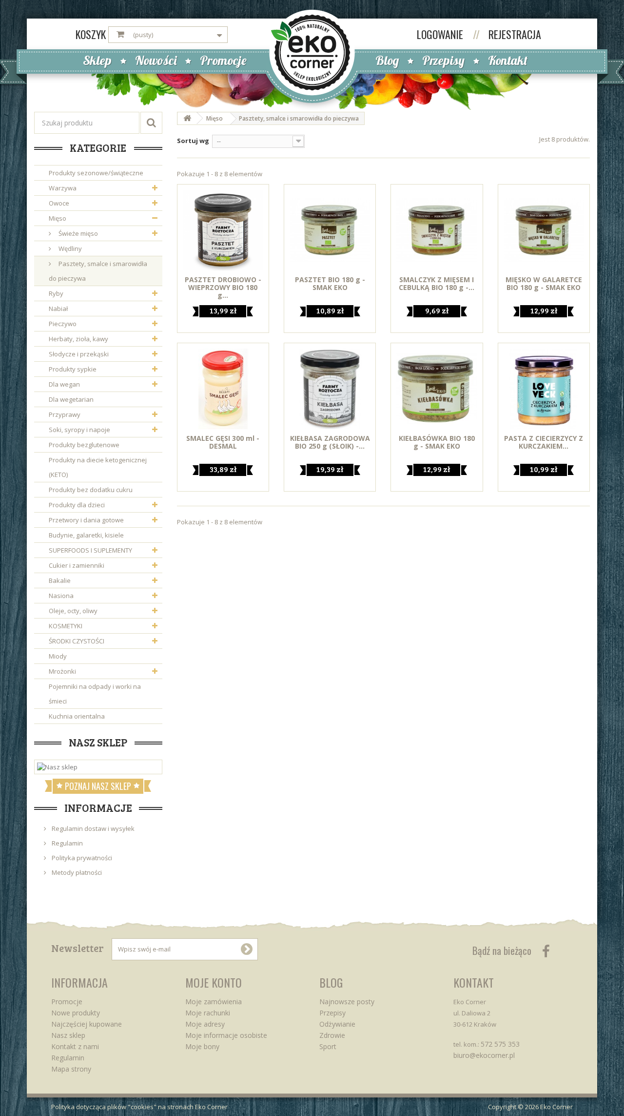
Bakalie (60, 580)
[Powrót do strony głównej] (187, 118)
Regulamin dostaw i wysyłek (92, 828)
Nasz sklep (98, 742)
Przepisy (443, 60)
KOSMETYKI (65, 625)
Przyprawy (64, 414)
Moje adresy (205, 1024)
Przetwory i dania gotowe (86, 520)
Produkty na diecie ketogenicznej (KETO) (98, 467)
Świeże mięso (77, 233)
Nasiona (61, 595)
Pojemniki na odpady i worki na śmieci (95, 693)
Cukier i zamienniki (76, 565)
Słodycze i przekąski (79, 354)
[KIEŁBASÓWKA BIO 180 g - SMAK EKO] (436, 389)
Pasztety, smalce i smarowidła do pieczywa (98, 271)
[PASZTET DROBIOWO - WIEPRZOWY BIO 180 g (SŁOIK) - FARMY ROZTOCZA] (223, 230)
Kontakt (507, 60)
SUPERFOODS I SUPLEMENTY (90, 550)
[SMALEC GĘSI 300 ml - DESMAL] (223, 389)
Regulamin (66, 843)
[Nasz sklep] (98, 767)
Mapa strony (71, 1069)
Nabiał (58, 308)
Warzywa (63, 188)
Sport (327, 1046)
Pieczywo (63, 323)
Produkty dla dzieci (77, 504)
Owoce (59, 203)
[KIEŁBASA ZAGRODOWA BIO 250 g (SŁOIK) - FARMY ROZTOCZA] (330, 389)
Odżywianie (337, 1024)
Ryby (56, 293)
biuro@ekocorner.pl (484, 1055)
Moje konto (213, 982)
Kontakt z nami (75, 1046)
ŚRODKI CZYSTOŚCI (76, 641)
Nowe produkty (75, 1012)
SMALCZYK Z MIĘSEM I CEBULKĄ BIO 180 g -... (436, 283)
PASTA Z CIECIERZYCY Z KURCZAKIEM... (543, 442)
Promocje (223, 60)
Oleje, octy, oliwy (73, 610)
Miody (58, 656)
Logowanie (441, 34)
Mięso (57, 218)
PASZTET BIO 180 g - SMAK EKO (330, 283)
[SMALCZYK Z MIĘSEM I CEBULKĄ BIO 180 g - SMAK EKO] (436, 230)
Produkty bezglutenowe (84, 444)
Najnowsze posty (346, 1001)
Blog (387, 60)
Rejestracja (514, 34)
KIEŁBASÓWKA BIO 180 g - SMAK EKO (437, 442)
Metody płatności (76, 872)
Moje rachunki (207, 1012)
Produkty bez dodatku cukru (91, 489)
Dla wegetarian (71, 399)
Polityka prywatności (81, 857)
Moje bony (202, 1046)
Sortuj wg (193, 140)
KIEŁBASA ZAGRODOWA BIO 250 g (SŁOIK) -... (330, 442)
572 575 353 (500, 1044)
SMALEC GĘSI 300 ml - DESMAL (222, 442)
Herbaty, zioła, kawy (78, 338)
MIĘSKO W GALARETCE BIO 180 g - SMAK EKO (544, 283)
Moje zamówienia (213, 1001)
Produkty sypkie (73, 369)
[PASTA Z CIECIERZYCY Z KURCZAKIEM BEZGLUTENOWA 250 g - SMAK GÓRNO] (544, 389)
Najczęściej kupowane (86, 1024)
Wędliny (69, 248)
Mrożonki (62, 671)
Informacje (98, 807)
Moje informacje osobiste (226, 1035)
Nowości (155, 60)
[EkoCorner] (312, 51)
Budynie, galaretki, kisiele (86, 535)
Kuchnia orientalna (77, 716)
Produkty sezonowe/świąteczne (96, 172)
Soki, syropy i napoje (79, 429)
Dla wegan (64, 384)
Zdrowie (332, 1035)
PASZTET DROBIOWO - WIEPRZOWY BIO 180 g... (223, 287)
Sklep (97, 60)
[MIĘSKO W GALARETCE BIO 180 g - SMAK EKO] (544, 230)
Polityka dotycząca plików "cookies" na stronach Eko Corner (139, 1106)
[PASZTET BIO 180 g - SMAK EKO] (330, 230)
